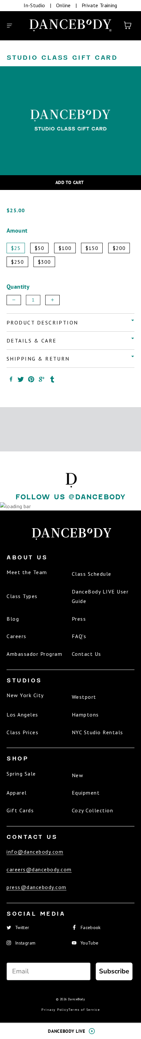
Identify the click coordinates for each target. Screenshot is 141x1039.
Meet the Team (27, 572)
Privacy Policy (55, 1010)
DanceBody (76, 999)
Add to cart (69, 182)
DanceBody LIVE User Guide (100, 596)
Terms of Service (84, 1010)
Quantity (18, 286)
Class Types (22, 596)
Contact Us (86, 654)
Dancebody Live (66, 1031)
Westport (84, 697)
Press (79, 618)
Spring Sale (21, 773)
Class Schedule (91, 574)
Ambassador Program (34, 654)
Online (63, 5)
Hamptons (85, 714)
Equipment (86, 792)
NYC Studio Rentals (97, 732)
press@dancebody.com (37, 887)
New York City (25, 695)
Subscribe (114, 971)
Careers (17, 636)
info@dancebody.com (35, 851)
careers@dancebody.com (39, 869)
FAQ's (79, 636)
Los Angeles (22, 714)
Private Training (99, 5)
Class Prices (22, 732)
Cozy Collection (92, 810)
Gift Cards (20, 810)
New (78, 775)
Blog (13, 618)
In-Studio (34, 5)
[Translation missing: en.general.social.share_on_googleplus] (41, 379)
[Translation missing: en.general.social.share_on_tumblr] (52, 379)
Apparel (17, 792)
